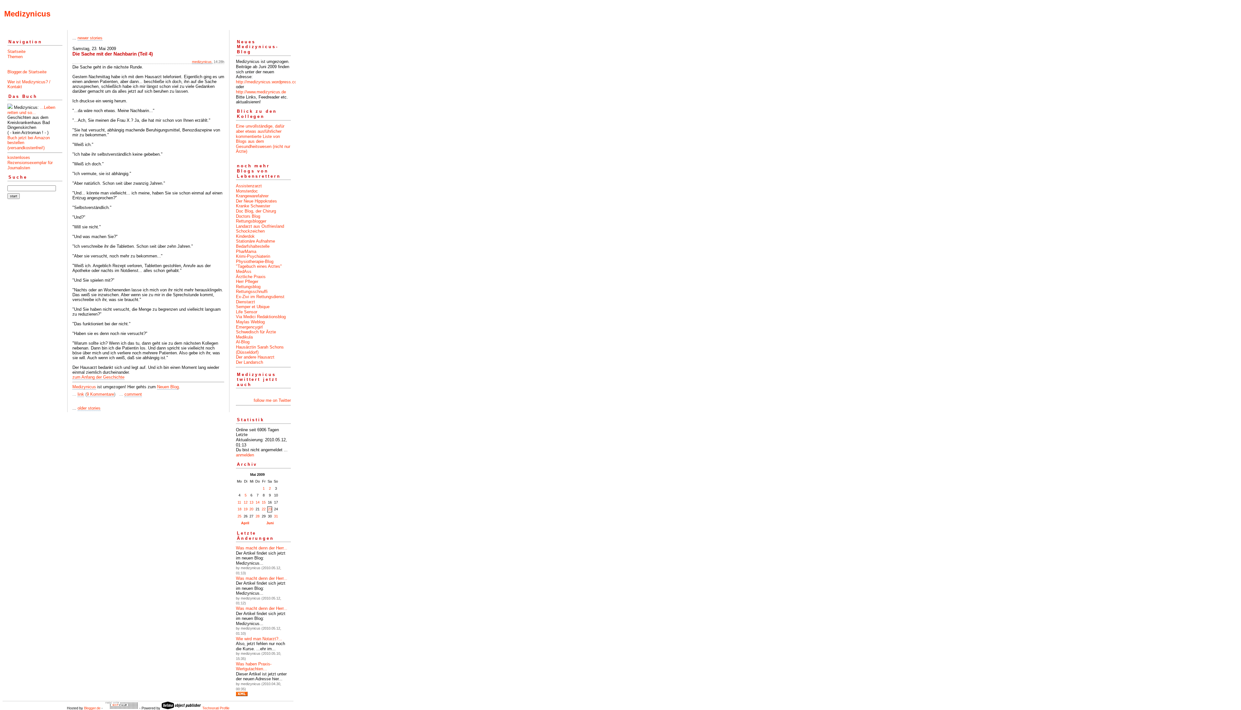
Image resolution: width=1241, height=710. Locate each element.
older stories (89, 408)
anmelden (245, 455)
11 (239, 502)
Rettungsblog (248, 286)
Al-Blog (242, 341)
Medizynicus (27, 13)
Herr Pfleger (247, 281)
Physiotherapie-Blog (254, 261)
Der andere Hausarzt (255, 357)
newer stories (90, 38)
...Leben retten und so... (31, 110)
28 (258, 516)
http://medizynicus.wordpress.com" (269, 81)
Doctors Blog (248, 216)
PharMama (246, 251)
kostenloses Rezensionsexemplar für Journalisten (30, 162)
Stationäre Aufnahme (255, 241)
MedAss (243, 271)
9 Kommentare (100, 394)
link (81, 394)
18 (239, 509)
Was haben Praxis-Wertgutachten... (253, 667)
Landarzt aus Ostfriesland (260, 226)
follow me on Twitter (272, 400)
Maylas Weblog (250, 321)
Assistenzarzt (249, 185)
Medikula (244, 337)
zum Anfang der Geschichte (98, 377)
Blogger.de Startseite (27, 71)
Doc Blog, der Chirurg (256, 211)
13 (251, 502)
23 (270, 509)
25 (239, 516)
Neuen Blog (168, 386)
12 (246, 502)
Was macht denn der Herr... (261, 548)
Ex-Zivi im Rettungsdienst (260, 296)
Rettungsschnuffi (252, 291)
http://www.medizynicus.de (261, 91)
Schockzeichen (250, 231)
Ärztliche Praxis (251, 276)
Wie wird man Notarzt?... (259, 638)
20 (251, 509)
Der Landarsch (249, 362)
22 (264, 509)
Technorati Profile (215, 708)
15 (264, 502)
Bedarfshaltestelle (253, 246)
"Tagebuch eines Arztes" (259, 266)
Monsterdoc (247, 191)
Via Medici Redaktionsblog (261, 316)
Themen (15, 56)
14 (258, 502)
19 (246, 509)
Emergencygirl (249, 327)
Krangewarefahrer (252, 195)
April (245, 523)
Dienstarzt (245, 301)
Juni (270, 523)
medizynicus (202, 62)
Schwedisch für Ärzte (256, 331)
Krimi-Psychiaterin (253, 256)
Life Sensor (246, 311)
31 (276, 516)
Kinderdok (245, 236)
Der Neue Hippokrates (256, 201)
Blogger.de (92, 708)
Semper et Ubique (253, 306)
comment (133, 394)
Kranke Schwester (253, 206)
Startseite (16, 51)
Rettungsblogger (251, 221)
